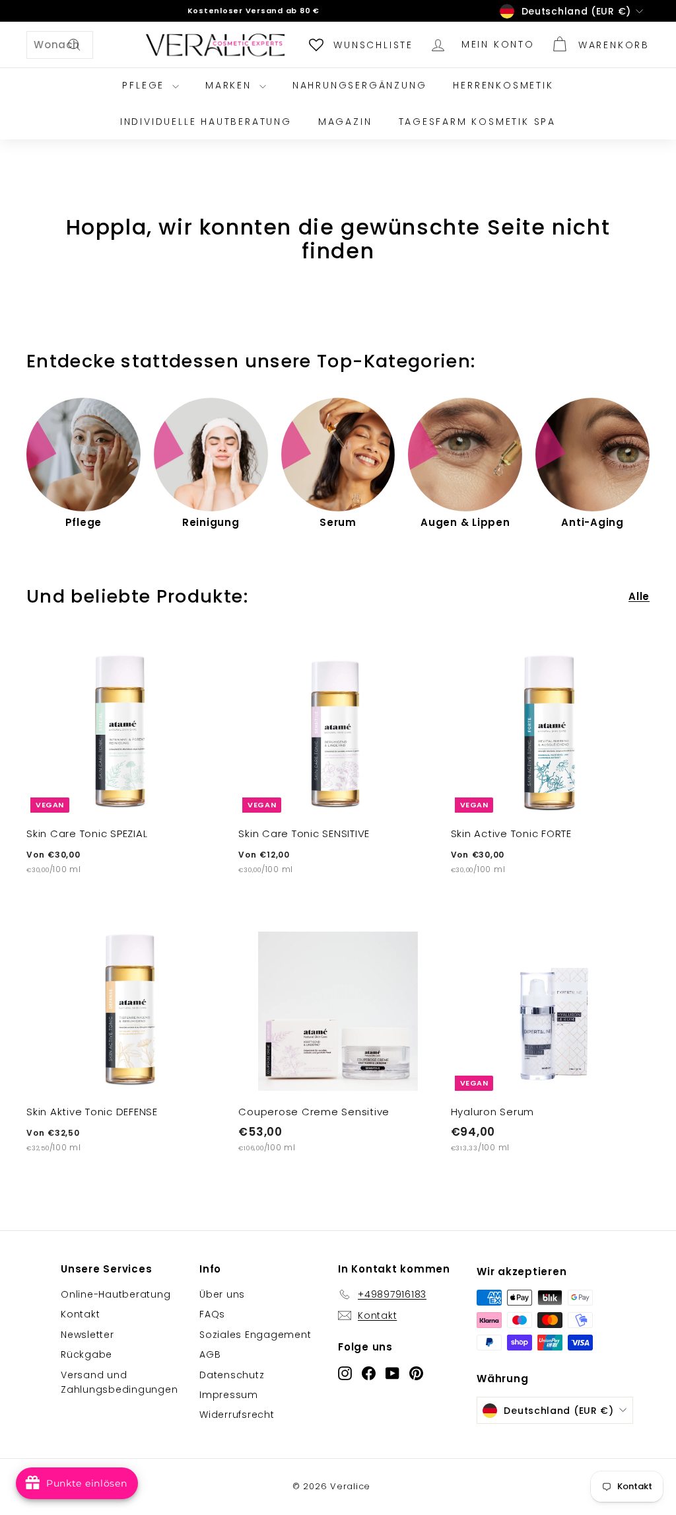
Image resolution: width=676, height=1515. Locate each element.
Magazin (345, 121)
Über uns (222, 1294)
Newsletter (87, 1334)
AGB (209, 1354)
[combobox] (59, 45)
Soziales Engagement (255, 1334)
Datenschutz (231, 1375)
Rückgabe (86, 1354)
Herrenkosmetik (503, 85)
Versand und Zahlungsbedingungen (119, 1382)
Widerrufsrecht (237, 1414)
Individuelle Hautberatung (206, 121)
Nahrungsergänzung (359, 85)
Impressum (228, 1394)
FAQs (212, 1314)
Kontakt (80, 1314)
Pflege (145, 85)
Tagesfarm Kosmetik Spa (478, 121)
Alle (639, 596)
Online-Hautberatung (115, 1294)
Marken (230, 85)
